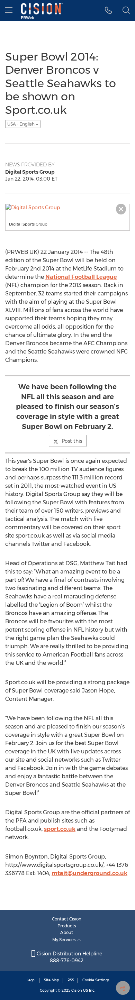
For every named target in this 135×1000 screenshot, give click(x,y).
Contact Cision (66, 918)
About (66, 932)
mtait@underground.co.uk (89, 873)
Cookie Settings (95, 980)
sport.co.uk (59, 829)
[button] (108, 10)
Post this (72, 441)
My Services (64, 939)
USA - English (21, 124)
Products (66, 925)
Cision (76, 990)
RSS (71, 980)
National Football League (81, 277)
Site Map (51, 980)
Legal (31, 980)
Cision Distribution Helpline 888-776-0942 (68, 957)
